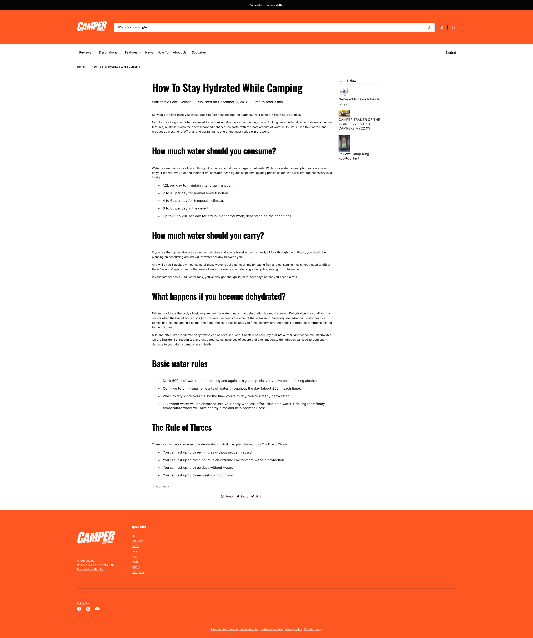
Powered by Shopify (90, 569)
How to (135, 561)
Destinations (137, 541)
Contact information (224, 629)
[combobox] (274, 27)
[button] (441, 27)
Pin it (258, 496)
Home (81, 66)
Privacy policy (293, 629)
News (134, 556)
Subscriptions (138, 572)
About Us (136, 567)
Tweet (229, 496)
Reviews (135, 546)
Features (135, 551)
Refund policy (313, 629)
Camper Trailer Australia (92, 565)
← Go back (160, 486)
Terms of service (272, 629)
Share (244, 496)
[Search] (429, 27)
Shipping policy (249, 629)
